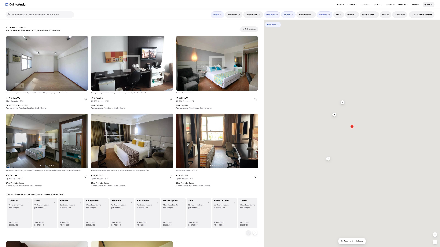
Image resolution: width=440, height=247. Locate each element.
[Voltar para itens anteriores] (248, 232)
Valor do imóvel (232, 14)
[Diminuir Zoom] (435, 242)
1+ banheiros (323, 14)
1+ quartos (287, 14)
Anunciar (364, 4)
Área (337, 14)
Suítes (384, 14)
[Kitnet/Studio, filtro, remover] (278, 24)
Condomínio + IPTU (252, 14)
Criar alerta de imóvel (423, 14)
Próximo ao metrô (368, 14)
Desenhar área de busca (353, 241)
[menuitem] (340, 4)
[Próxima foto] (84, 63)
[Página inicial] (16, 4)
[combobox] (41, 14)
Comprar (351, 4)
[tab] (249, 29)
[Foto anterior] (10, 63)
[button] (19, 213)
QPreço (377, 4)
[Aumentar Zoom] (435, 234)
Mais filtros (401, 14)
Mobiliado (350, 14)
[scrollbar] (352, 24)
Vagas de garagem (305, 14)
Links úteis (402, 4)
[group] (47, 73)
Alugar (339, 4)
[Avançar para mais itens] (255, 232)
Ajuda (414, 4)
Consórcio (390, 4)
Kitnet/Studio (270, 14)
